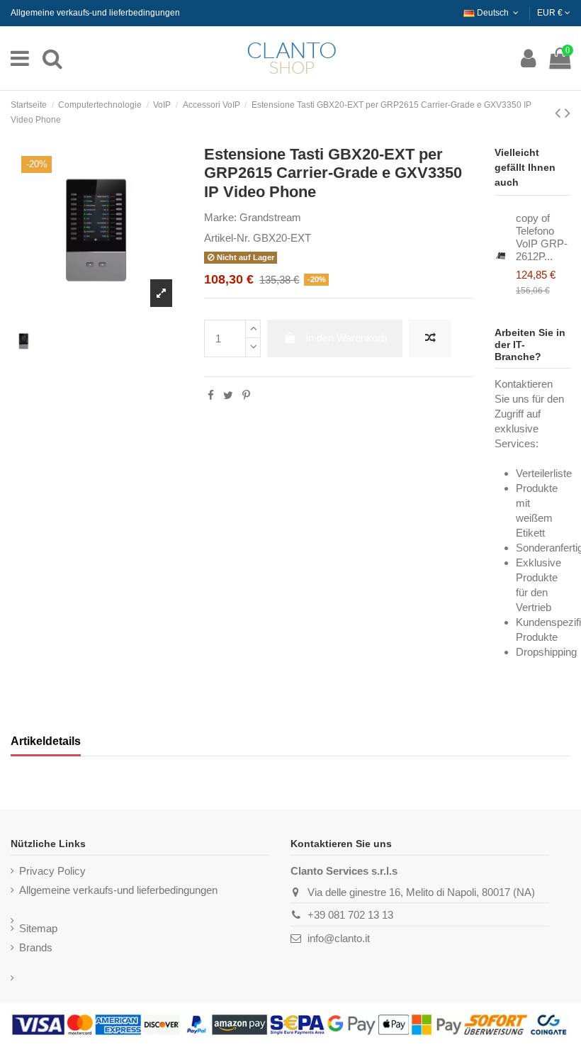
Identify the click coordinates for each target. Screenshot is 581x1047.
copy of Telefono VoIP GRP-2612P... (542, 237)
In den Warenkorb (346, 338)
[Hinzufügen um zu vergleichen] (430, 338)
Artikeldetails (46, 741)
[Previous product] (560, 113)
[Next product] (567, 113)
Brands (35, 947)
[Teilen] (211, 395)
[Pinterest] (246, 395)
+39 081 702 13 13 (350, 915)
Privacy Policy (52, 871)
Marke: (220, 217)
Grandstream (270, 217)
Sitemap (38, 928)
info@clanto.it (339, 938)
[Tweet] (228, 395)
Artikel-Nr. (227, 238)
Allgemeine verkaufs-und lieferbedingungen (95, 13)
